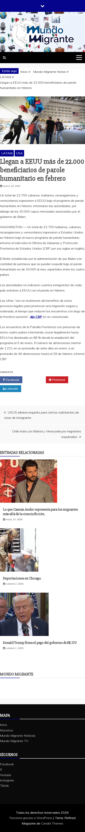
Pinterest (58, 380)
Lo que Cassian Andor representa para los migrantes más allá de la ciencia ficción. (40, 511)
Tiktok (4, 786)
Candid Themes (52, 823)
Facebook (12, 380)
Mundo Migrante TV (14, 741)
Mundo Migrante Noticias (17, 736)
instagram (7, 780)
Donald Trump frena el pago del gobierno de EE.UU (40, 642)
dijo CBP (36, 317)
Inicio (3, 725)
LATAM (6, 153)
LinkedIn (12, 389)
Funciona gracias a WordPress (31, 818)
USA (19, 153)
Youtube (5, 775)
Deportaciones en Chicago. (22, 578)
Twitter (35, 380)
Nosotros (6, 730)
